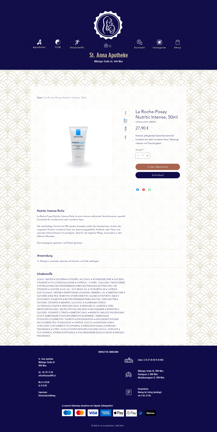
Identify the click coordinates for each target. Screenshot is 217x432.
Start (39, 97)
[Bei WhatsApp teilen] (150, 190)
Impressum (42, 392)
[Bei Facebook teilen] (137, 190)
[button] (108, 45)
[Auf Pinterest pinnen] (144, 190)
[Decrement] (138, 155)
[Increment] (148, 155)
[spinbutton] (143, 155)
